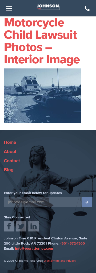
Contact (12, 161)
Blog (9, 170)
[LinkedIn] (33, 226)
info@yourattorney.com (34, 248)
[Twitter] (21, 226)
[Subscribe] (87, 202)
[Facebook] (9, 226)
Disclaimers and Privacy (60, 260)
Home (10, 142)
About (10, 151)
